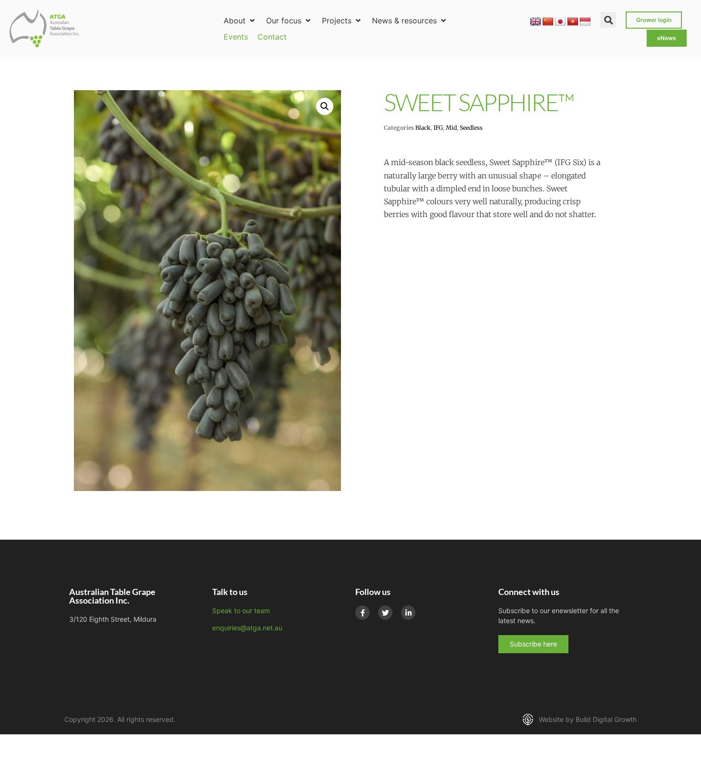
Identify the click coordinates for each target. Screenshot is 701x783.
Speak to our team (241, 610)
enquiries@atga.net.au (247, 628)
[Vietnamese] (572, 22)
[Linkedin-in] (408, 613)
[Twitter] (385, 613)
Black (423, 127)
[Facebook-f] (362, 613)
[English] (535, 22)
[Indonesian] (585, 22)
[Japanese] (560, 22)
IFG (438, 127)
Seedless (471, 127)
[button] (240, 20)
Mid (451, 127)
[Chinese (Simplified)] (548, 22)
